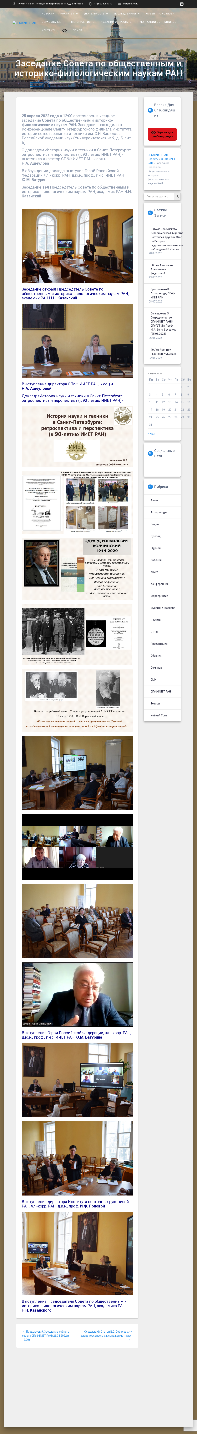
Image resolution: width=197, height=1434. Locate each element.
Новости (48, 13)
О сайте (156, 619)
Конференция (160, 584)
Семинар (156, 667)
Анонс (155, 500)
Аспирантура (159, 512)
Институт (67, 13)
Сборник (156, 655)
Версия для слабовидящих (162, 134)
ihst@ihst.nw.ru (130, 4)
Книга (154, 572)
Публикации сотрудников (157, 21)
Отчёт (154, 631)
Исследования (125, 13)
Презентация (159, 643)
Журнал (156, 548)
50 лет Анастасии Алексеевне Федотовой (162, 269)
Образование (52, 21)
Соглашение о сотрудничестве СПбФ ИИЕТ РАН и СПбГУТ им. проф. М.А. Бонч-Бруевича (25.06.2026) (163, 323)
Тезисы (155, 703)
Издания (156, 560)
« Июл (151, 433)
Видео (155, 524)
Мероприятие (159, 595)
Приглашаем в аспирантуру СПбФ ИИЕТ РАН (163, 293)
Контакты (49, 30)
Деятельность (94, 13)
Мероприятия (81, 21)
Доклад (156, 536)
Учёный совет (160, 715)
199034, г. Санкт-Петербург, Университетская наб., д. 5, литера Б (50, 4)
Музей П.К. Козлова (160, 13)
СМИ (153, 679)
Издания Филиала (114, 21)
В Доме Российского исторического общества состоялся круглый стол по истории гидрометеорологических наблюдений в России (167, 239)
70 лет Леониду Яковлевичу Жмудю (163, 351)
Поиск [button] (77, 30)
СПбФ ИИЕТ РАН (161, 691)
